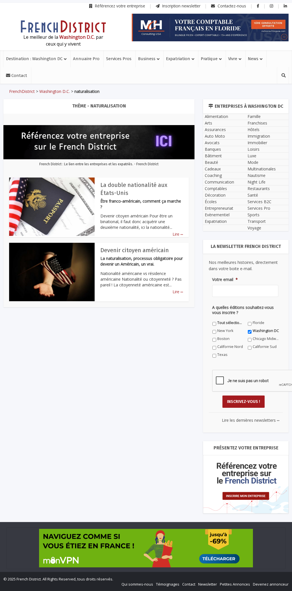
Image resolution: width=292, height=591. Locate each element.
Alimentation (216, 116)
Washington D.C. (54, 91)
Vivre (232, 58)
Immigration (259, 136)
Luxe (252, 155)
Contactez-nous (231, 6)
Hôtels (253, 129)
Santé (253, 195)
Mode (253, 162)
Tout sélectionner (230, 322)
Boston (223, 338)
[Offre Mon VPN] (146, 548)
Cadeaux (213, 169)
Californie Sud (265, 346)
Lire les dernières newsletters (250, 420)
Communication (219, 182)
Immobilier (257, 142)
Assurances (215, 129)
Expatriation (178, 58)
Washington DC (266, 330)
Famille (254, 116)
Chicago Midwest (266, 338)
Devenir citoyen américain (134, 250)
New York (225, 330)
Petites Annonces (235, 584)
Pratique (209, 58)
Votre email (225, 279)
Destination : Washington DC (34, 58)
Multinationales (262, 169)
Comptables (216, 188)
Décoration (215, 195)
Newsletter (207, 584)
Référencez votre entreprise (119, 6)
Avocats (212, 142)
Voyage (254, 228)
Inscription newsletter (180, 6)
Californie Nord (230, 346)
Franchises (257, 123)
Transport (257, 221)
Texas (222, 354)
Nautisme (256, 175)
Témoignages (167, 584)
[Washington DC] (63, 26)
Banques (213, 149)
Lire (178, 234)
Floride (258, 322)
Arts (208, 123)
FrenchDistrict (22, 91)
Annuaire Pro (86, 58)
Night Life (256, 182)
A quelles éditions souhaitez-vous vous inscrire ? (243, 310)
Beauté (211, 162)
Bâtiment (213, 155)
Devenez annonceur (271, 584)
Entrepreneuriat (219, 208)
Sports (253, 214)
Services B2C (259, 201)
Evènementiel (217, 214)
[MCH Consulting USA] (210, 27)
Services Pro (259, 208)
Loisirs (253, 149)
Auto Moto (215, 136)
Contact (18, 75)
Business (146, 58)
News (253, 58)
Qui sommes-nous (137, 584)
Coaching (213, 175)
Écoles (211, 201)
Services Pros (118, 58)
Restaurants (259, 188)
